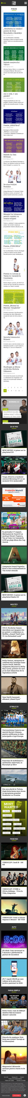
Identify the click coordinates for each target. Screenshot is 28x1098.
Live (4, 3)
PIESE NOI (14, 839)
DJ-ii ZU (6, 1077)
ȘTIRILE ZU (14, 707)
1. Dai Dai (6, 811)
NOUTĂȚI (14, 604)
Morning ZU (14, 402)
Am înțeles (17, 1095)
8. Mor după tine (19, 828)
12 (19, 391)
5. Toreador (7, 824)
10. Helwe (16, 833)
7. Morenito (7, 828)
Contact (22, 1077)
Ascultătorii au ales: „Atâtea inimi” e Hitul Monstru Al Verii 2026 (12, 414)
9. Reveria (6, 833)
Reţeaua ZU (15, 1077)
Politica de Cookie (9, 1080)
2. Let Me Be (16, 811)
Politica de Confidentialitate (15, 1079)
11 (16, 391)
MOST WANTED (11, 805)
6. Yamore (17, 824)
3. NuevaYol (7, 815)
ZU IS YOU (14, 427)
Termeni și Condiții (20, 1080)
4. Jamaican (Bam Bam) (11, 820)
